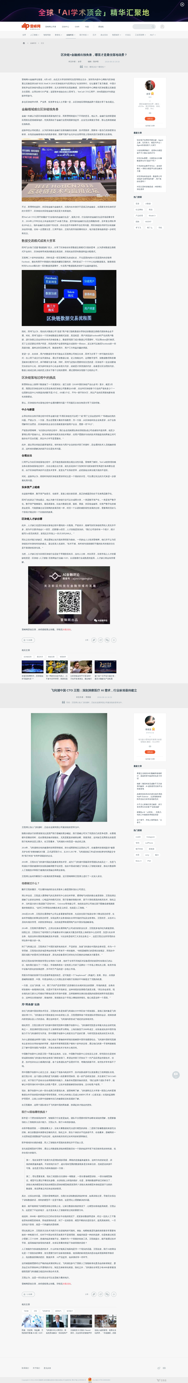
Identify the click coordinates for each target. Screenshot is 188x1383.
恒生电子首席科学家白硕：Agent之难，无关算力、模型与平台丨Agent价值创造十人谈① (150, 142)
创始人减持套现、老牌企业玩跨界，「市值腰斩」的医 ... (105, 1333)
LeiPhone (149, 843)
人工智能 (33, 35)
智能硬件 (149, 39)
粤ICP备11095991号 (79, 1380)
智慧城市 (115, 35)
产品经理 (139, 216)
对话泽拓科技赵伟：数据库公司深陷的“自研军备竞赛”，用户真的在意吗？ (149, 178)
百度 (137, 204)
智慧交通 (109, 39)
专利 (137, 843)
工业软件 (125, 39)
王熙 (35, 1311)
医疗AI (65, 39)
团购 (137, 222)
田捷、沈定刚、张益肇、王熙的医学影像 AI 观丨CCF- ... (32, 1333)
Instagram (151, 837)
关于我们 (36, 1368)
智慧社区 (117, 39)
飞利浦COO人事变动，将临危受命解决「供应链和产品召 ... (57, 1333)
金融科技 (70, 35)
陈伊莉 (96, 62)
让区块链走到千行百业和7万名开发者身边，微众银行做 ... (81, 679)
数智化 (57, 35)
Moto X (138, 861)
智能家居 (163, 39)
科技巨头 (60, 39)
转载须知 (67, 629)
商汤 (150, 210)
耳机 (160, 228)
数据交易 (51, 657)
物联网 (141, 39)
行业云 (128, 35)
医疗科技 (83, 35)
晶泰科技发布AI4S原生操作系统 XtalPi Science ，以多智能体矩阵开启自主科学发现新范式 (149, 796)
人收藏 (29, 640)
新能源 (151, 849)
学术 (31, 39)
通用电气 (58, 1311)
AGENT (148, 222)
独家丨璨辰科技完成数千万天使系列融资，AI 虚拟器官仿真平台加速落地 (149, 786)
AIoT (152, 35)
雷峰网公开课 (50, 27)
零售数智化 (39, 39)
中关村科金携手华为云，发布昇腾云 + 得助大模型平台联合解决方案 (149, 168)
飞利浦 (26, 1311)
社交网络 (139, 210)
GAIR (77, 27)
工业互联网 (139, 35)
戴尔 (157, 855)
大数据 (148, 204)
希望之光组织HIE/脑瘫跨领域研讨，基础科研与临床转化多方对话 (149, 775)
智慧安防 (93, 39)
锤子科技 (139, 849)
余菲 (79, 62)
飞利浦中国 (46, 1311)
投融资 (71, 39)
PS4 (149, 861)
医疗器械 (78, 39)
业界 (24, 35)
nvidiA (138, 837)
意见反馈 (47, 1368)
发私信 (150, 119)
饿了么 (149, 228)
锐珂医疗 (70, 1311)
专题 (87, 27)
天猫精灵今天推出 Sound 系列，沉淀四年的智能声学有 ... (81, 1333)
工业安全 (133, 39)
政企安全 (104, 35)
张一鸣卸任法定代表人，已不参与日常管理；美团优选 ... (57, 679)
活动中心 (65, 27)
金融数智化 (49, 39)
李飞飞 (138, 228)
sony (147, 855)
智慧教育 (101, 39)
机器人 (156, 39)
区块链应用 (27, 657)
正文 (42, 43)
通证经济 (40, 657)
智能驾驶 (47, 35)
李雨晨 (88, 697)
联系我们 (25, 1368)
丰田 (137, 855)
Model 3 (152, 216)
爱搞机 (101, 27)
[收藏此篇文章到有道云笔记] (93, 640)
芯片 (94, 35)
